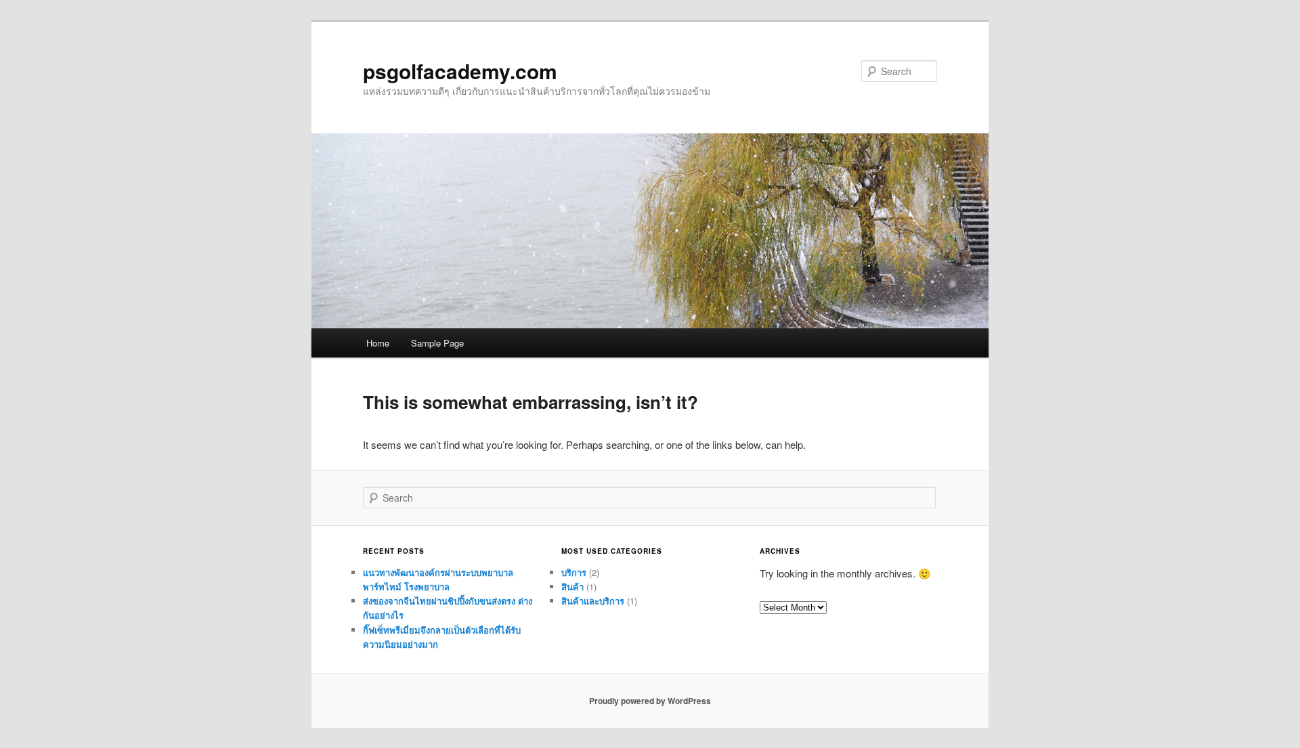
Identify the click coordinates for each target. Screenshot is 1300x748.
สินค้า (572, 586)
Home (377, 342)
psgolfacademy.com (460, 70)
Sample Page (437, 342)
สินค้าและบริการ (592, 600)
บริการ (573, 572)
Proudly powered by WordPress (650, 701)
